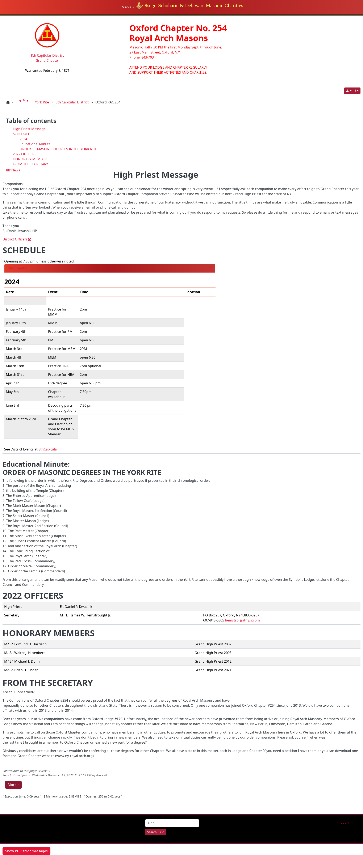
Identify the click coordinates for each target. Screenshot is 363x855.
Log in (346, 822)
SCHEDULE (21, 134)
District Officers (15, 239)
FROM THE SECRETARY (30, 164)
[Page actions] (356, 90)
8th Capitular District (47, 55)
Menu (127, 7)
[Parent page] (24, 102)
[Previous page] (21, 102)
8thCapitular (48, 449)
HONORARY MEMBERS (31, 159)
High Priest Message (29, 129)
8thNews (13, 170)
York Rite (42, 102)
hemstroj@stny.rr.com (242, 620)
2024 (23, 139)
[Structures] (349, 90)
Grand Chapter (47, 60)
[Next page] (28, 102)
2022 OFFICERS (24, 154)
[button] (9, 102)
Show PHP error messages (26, 851)
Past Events (17, 268)
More (12, 784)
